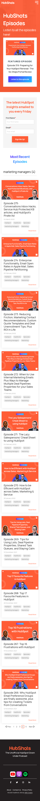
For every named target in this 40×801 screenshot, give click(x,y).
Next (31, 726)
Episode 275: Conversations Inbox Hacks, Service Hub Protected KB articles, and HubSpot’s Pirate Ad (20, 209)
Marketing (25, 226)
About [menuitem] (9, 790)
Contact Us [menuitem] (17, 790)
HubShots (17, 223)
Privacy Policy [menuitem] (27, 790)
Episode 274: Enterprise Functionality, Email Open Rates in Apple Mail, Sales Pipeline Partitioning (19, 264)
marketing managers (12, 226)
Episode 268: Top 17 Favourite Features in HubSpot (16, 596)
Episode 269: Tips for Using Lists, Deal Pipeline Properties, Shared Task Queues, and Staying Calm (19, 543)
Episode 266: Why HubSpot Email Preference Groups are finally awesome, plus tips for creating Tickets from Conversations (20, 699)
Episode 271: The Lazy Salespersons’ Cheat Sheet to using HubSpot (20, 437)
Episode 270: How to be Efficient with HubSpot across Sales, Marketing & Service (19, 489)
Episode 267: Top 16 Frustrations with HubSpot (19, 645)
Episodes (27, 223)
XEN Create (28, 793)
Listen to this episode (20, 79)
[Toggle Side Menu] (36, 2)
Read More (32, 231)
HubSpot (8, 223)
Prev (9, 726)
